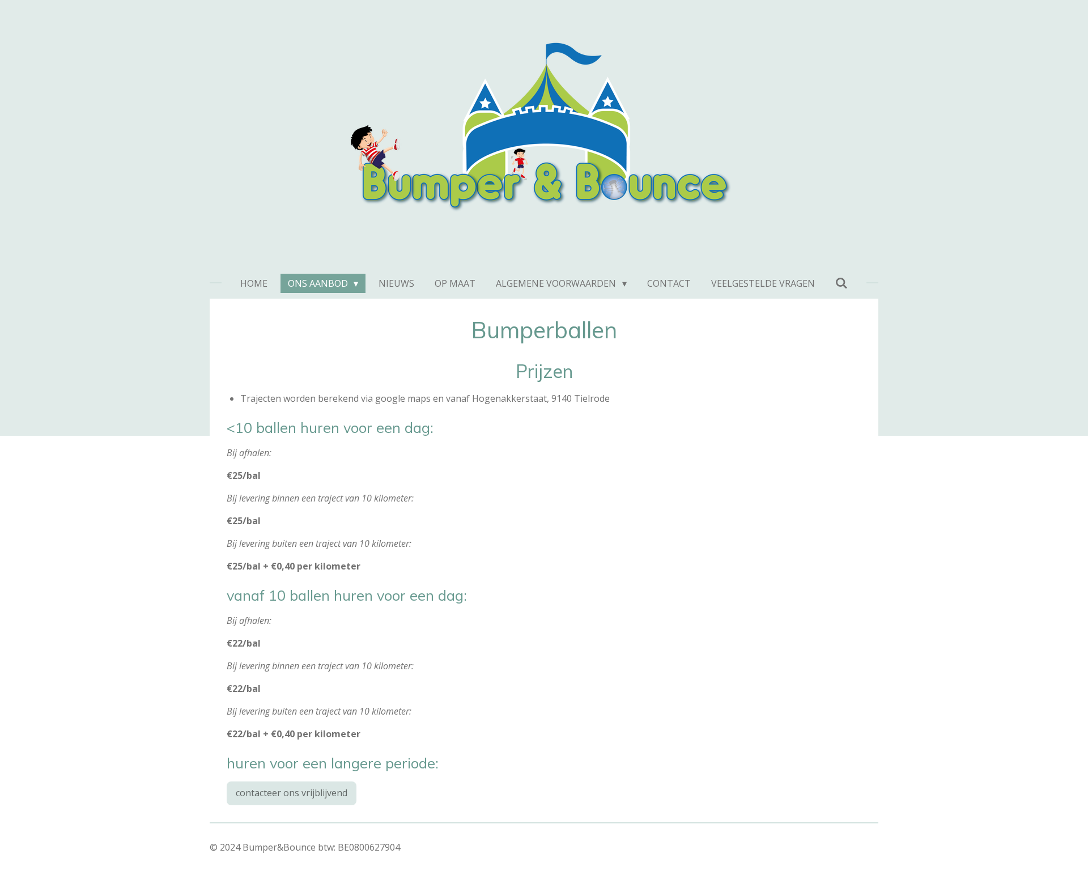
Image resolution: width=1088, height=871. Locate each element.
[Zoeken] (841, 283)
